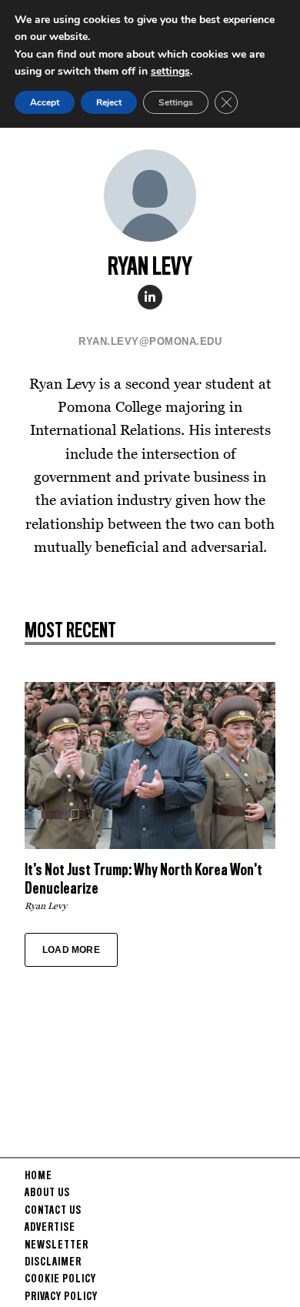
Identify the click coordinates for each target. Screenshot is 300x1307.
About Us (47, 1193)
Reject (109, 102)
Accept (44, 102)
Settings (175, 102)
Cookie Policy (60, 1279)
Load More (71, 949)
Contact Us (53, 1210)
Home (38, 1176)
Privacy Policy (61, 1297)
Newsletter (56, 1245)
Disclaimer (53, 1262)
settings (170, 71)
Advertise (50, 1227)
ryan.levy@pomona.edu (150, 341)
